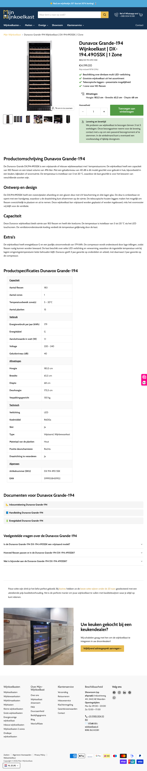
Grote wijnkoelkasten (13, 713)
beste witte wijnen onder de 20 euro (97, 588)
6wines (62, 588)
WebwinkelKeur (10, 758)
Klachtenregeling (65, 704)
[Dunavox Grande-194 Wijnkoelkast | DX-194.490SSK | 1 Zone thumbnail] (7, 119)
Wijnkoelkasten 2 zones (14, 729)
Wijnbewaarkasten (12, 696)
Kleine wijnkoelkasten (13, 709)
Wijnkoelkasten (12, 25)
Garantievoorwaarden (67, 709)
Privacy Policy (39, 755)
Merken (29, 25)
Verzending (63, 692)
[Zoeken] (105, 14)
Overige (42, 25)
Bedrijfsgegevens (38, 715)
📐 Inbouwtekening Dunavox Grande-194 (26, 504)
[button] (11, 765)
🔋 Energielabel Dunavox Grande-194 (24, 520)
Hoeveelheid (84, 105)
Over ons (35, 695)
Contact (139, 25)
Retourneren (63, 696)
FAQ (33, 707)
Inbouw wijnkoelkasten (14, 725)
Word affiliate (37, 723)
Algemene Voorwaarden (22, 755)
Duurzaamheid (37, 711)
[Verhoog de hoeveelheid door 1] (104, 112)
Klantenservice (74, 25)
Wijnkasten (8, 704)
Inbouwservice (64, 700)
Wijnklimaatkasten (12, 700)
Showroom (57, 25)
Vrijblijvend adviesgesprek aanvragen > (102, 648)
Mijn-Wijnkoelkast (12, 34)
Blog (33, 719)
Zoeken (6, 755)
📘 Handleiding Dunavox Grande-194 (24, 512)
